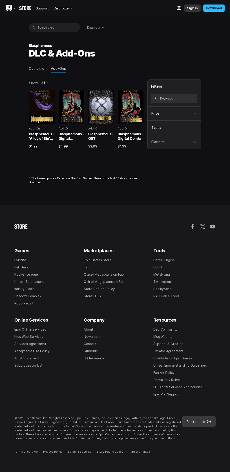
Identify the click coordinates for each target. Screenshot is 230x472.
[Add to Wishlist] (50, 95)
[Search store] (33, 27)
